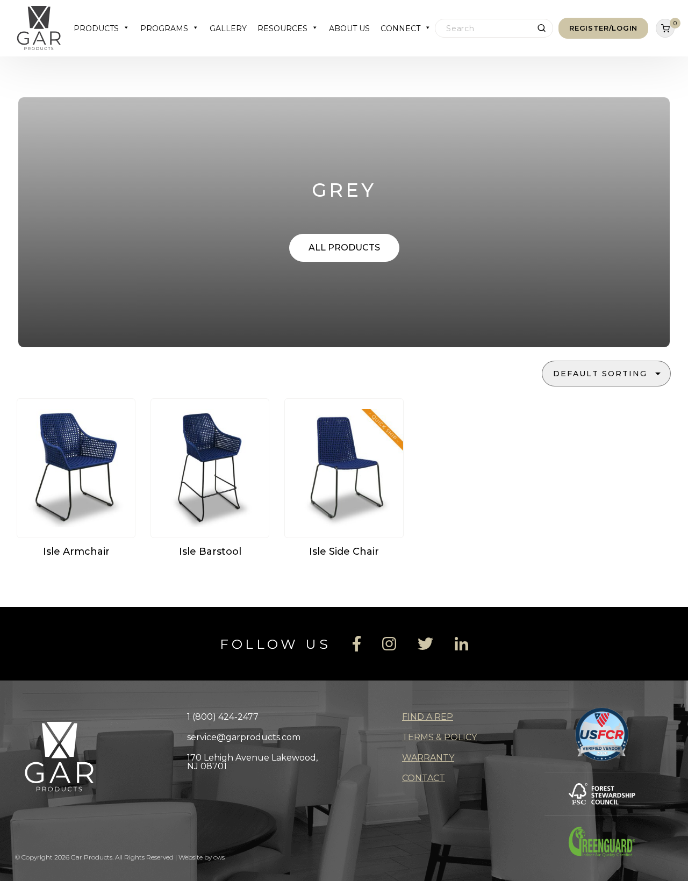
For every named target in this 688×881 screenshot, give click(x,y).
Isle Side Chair (344, 551)
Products (96, 28)
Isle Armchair (76, 551)
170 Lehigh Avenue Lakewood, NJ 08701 (252, 762)
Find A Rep (427, 717)
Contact (423, 778)
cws (219, 857)
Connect (400, 28)
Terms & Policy (439, 737)
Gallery (228, 28)
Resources (282, 28)
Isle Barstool (210, 551)
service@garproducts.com (243, 737)
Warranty (428, 758)
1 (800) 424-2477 (223, 717)
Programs (164, 28)
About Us (349, 28)
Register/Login (603, 28)
